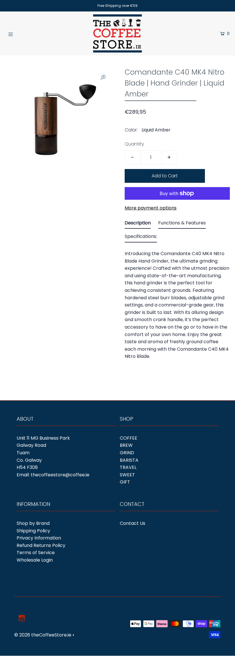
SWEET (127, 474)
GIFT (125, 482)
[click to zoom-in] (103, 77)
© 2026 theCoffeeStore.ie (42, 635)
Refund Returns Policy (41, 545)
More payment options (151, 208)
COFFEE (128, 438)
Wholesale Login (35, 560)
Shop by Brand (33, 523)
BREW (126, 445)
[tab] (138, 224)
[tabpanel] (177, 303)
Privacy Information (39, 538)
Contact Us (132, 523)
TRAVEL (128, 467)
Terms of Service (36, 552)
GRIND (127, 452)
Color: (131, 130)
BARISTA (129, 460)
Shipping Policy (33, 530)
